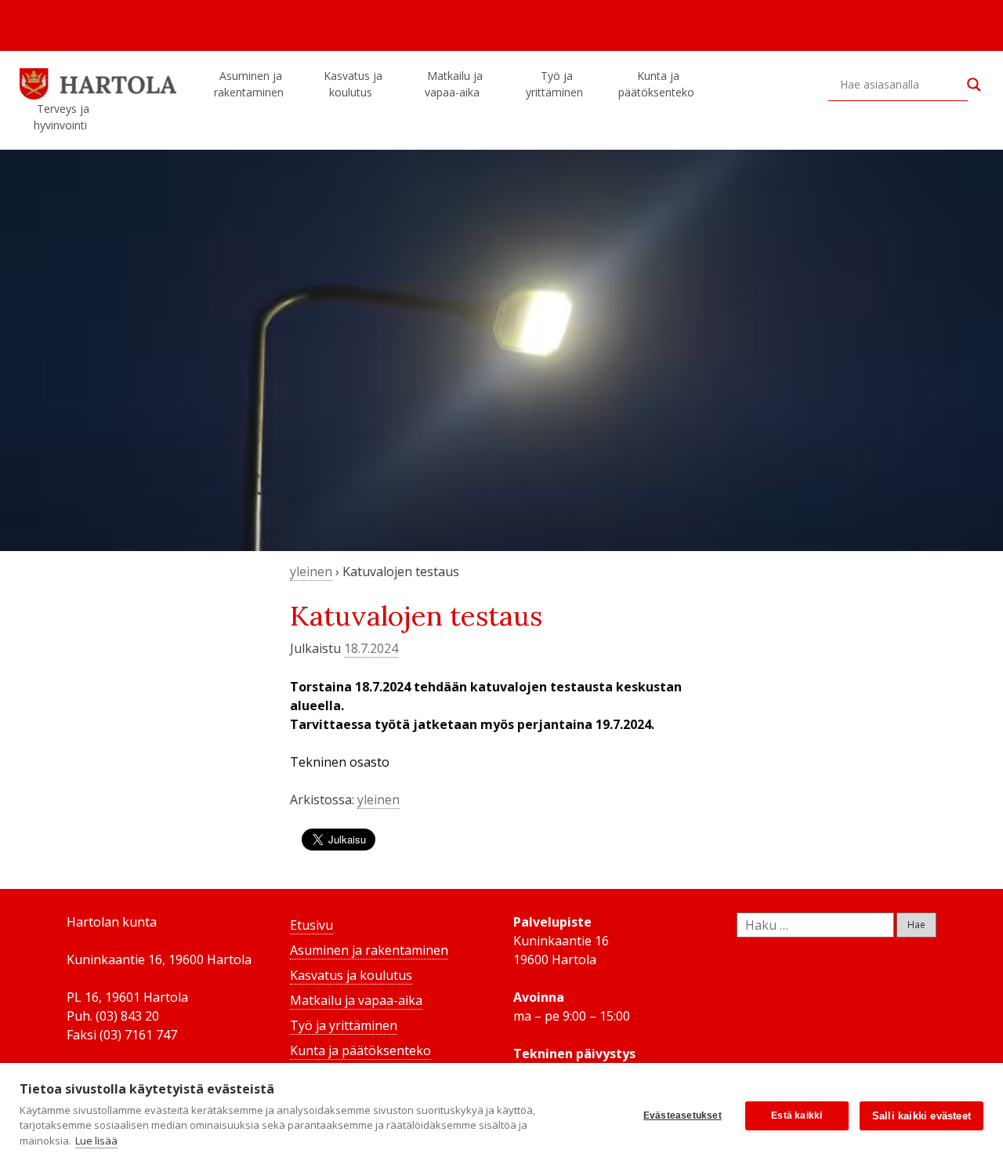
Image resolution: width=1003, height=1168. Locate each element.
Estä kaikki (796, 1115)
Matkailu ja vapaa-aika (454, 84)
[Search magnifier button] (974, 84)
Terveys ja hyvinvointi (61, 116)
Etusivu (311, 925)
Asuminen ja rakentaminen (249, 84)
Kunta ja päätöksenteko (656, 84)
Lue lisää (96, 1141)
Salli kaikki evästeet (921, 1116)
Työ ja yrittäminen (554, 84)
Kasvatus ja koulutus (353, 84)
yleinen (311, 571)
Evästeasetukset (682, 1115)
